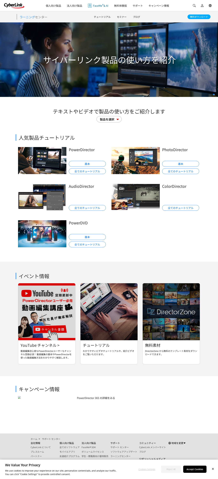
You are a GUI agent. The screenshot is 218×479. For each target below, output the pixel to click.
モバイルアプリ (67, 451)
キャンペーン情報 (159, 5)
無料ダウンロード (199, 16)
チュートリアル (102, 16)
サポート (138, 5)
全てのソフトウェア (70, 447)
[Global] (210, 5)
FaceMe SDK (89, 447)
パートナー (36, 456)
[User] (202, 5)
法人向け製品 (74, 5)
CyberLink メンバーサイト (152, 447)
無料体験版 (120, 5)
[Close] (212, 468)
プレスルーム (37, 451)
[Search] (194, 5)
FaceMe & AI (100, 5)
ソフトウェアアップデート (123, 451)
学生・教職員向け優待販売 (95, 456)
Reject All (171, 469)
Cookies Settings (147, 469)
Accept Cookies (195, 469)
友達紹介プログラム (70, 456)
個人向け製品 (53, 5)
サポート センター (119, 447)
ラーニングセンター (120, 456)
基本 (87, 164)
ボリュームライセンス (93, 451)
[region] (109, 469)
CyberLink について (41, 447)
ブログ (136, 16)
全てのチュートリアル (87, 171)
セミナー (122, 16)
